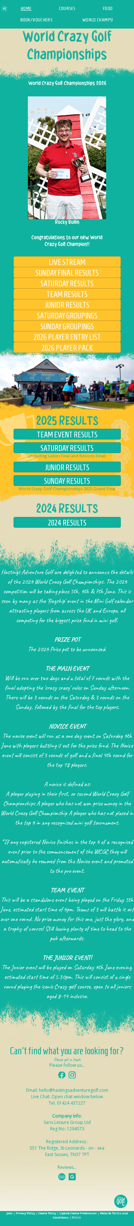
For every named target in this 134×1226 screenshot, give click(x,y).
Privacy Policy (25, 1213)
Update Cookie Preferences (78, 1213)
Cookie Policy (47, 1213)
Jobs (9, 1213)
